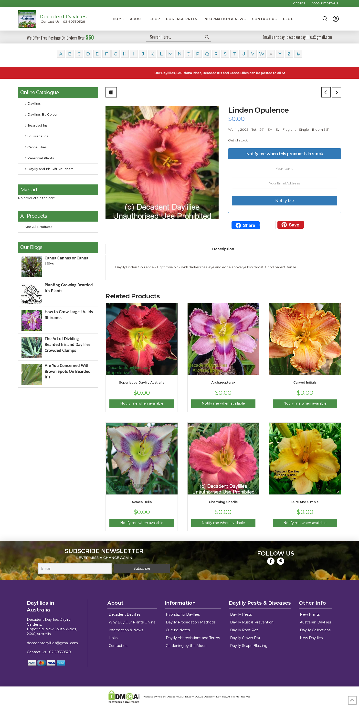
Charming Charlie (223, 502)
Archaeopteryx (223, 382)
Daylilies (34, 103)
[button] (325, 18)
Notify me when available (141, 403)
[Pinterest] (280, 561)
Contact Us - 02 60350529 (63, 21)
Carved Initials (305, 382)
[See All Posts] (111, 92)
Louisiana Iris (37, 136)
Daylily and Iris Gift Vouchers (50, 169)
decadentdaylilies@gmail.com (52, 643)
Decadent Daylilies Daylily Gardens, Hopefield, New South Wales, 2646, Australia (52, 626)
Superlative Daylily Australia (141, 382)
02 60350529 (60, 652)
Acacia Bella (142, 502)
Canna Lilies (37, 147)
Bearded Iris (37, 125)
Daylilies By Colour (42, 114)
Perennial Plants (40, 158)
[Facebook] (271, 561)
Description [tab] (223, 249)
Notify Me (284, 200)
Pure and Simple (305, 502)
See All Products (38, 227)
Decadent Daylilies (63, 17)
